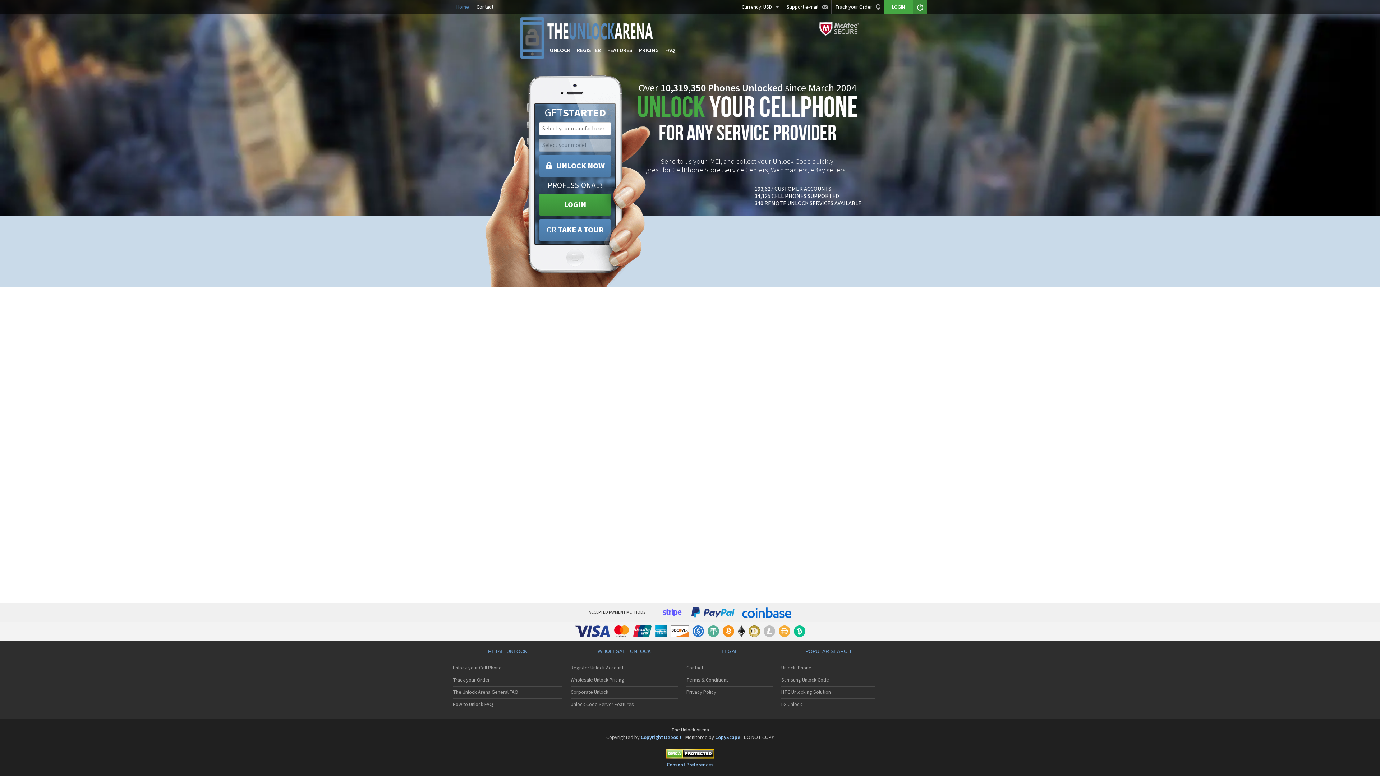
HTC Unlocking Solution (806, 692)
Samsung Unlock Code (805, 680)
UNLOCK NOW (580, 166)
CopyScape (727, 737)
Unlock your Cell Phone (477, 667)
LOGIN (575, 205)
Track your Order (853, 7)
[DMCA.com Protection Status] (690, 755)
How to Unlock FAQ (473, 704)
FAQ (670, 50)
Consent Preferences (690, 764)
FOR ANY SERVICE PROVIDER (747, 121)
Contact (485, 7)
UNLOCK (560, 50)
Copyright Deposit (661, 737)
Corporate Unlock (589, 692)
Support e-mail (802, 7)
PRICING (649, 50)
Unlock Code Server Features (602, 704)
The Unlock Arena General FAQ (485, 692)
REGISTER (589, 50)
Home (462, 7)
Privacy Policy (701, 692)
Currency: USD (757, 7)
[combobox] (574, 128)
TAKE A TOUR (575, 230)
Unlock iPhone (796, 667)
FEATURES (619, 50)
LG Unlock (791, 704)
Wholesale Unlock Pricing (597, 680)
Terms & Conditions (707, 680)
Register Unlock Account (597, 667)
